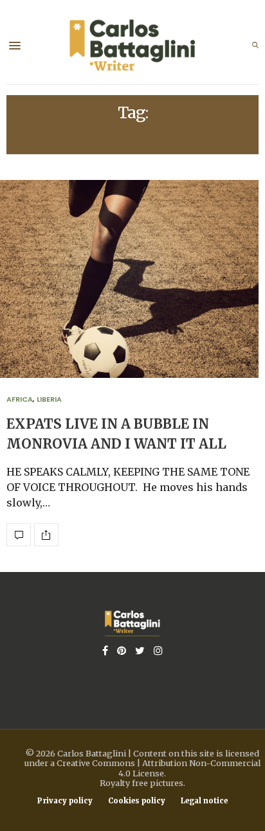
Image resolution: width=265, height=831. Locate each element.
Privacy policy (65, 801)
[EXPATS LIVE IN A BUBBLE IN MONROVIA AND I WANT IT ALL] (18, 534)
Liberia (49, 399)
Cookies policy (136, 801)
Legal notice (204, 801)
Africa (19, 399)
